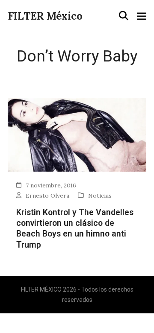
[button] (123, 16)
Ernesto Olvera (47, 195)
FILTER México (45, 16)
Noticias (100, 195)
